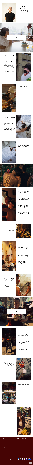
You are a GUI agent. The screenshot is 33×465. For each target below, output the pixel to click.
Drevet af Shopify (12, 462)
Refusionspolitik (17, 462)
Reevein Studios (9, 462)
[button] (2, 1)
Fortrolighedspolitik (4, 445)
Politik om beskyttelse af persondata (23, 462)
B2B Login (3, 447)
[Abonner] (15, 452)
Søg (2, 440)
